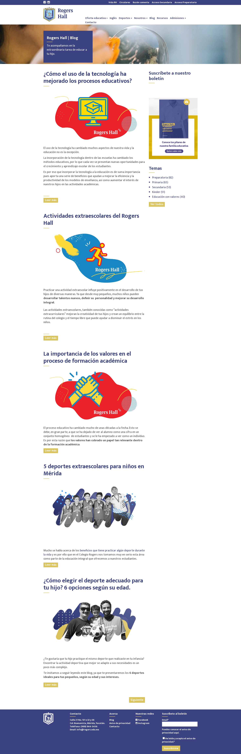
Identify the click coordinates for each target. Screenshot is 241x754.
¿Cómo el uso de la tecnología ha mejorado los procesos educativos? (87, 77)
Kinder (158, 192)
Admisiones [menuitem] (177, 18)
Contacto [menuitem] (90, 22)
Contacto (114, 726)
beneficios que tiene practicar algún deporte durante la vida (94, 552)
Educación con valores (168, 196)
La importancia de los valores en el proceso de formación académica (87, 357)
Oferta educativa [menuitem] (95, 18)
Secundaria (161, 187)
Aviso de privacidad (119, 723)
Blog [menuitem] (152, 18)
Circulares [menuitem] (124, 2)
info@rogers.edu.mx (88, 729)
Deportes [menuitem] (124, 18)
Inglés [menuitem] (113, 18)
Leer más (51, 200)
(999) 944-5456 (89, 726)
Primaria (160, 182)
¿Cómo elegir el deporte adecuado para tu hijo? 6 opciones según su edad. (93, 584)
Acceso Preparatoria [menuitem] (185, 2)
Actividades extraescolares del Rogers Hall (91, 219)
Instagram (143, 723)
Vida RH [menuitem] (113, 2)
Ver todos (156, 204)
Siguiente (137, 699)
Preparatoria (162, 177)
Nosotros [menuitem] (140, 18)
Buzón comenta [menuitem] (141, 2)
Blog (111, 720)
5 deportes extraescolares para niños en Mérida (93, 469)
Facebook (143, 720)
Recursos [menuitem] (162, 18)
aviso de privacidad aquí (176, 731)
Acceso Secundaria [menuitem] (162, 2)
